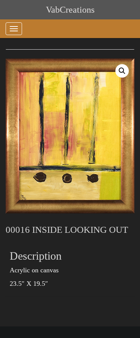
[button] (122, 71)
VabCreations (70, 10)
